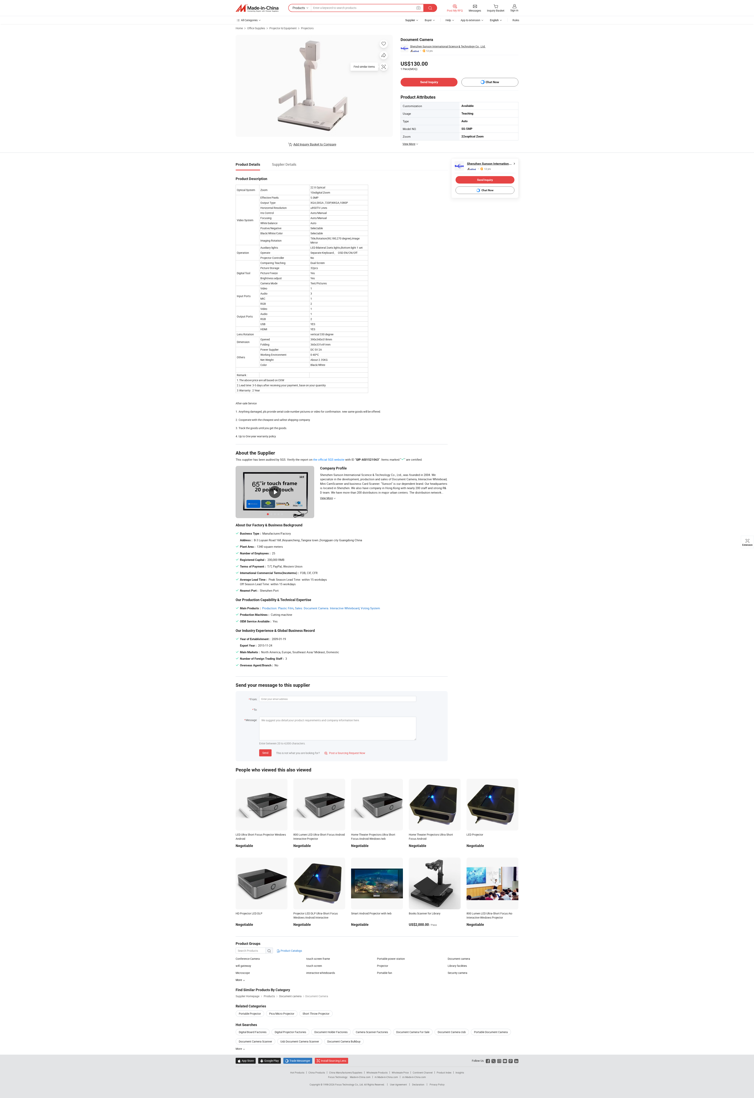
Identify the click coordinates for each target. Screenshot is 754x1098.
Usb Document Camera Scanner (299, 1041)
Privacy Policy (437, 1084)
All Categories (249, 20)
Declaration (418, 1084)
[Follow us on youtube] (505, 1061)
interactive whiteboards (320, 973)
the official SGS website (328, 459)
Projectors (307, 28)
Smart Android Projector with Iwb (371, 913)
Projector (382, 966)
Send (265, 753)
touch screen (314, 966)
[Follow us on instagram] (499, 1061)
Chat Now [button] (492, 82)
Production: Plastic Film (278, 608)
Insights (460, 1072)
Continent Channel (423, 1072)
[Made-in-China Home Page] (257, 8)
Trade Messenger (297, 1061)
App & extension (470, 20)
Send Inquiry (429, 82)
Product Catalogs (291, 950)
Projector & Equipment (283, 28)
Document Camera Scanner (255, 1041)
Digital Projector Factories (290, 1032)
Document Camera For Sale (412, 1032)
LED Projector (475, 834)
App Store (246, 1061)
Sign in (514, 10)
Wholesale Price (400, 1072)
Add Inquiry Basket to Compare (314, 144)
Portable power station (391, 959)
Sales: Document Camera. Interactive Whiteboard (327, 608)
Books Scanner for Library (424, 913)
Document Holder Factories (331, 1032)
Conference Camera (248, 959)
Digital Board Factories (252, 1032)
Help (448, 20)
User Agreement (398, 1084)
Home (239, 28)
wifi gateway (243, 966)
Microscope (243, 973)
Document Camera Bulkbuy (344, 1041)
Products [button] (299, 8)
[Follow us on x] (493, 1061)
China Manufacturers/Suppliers (345, 1072)
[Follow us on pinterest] (511, 1061)
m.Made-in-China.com (386, 1077)
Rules (515, 20)
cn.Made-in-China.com (414, 1077)
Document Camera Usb (452, 1032)
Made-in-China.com (360, 1077)
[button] (418, 7)
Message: (251, 720)
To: (255, 709)
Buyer (428, 20)
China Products (316, 1072)
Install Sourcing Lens (333, 1061)
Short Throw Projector (316, 1013)
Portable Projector (250, 1013)
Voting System (370, 608)
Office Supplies (256, 28)
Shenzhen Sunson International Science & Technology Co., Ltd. (448, 46)
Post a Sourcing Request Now (344, 753)
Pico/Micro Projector (281, 1013)
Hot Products (297, 1072)
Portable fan (384, 973)
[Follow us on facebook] (488, 1061)
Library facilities (457, 966)
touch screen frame (318, 959)
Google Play (269, 1061)
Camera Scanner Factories (372, 1032)
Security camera (457, 973)
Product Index (444, 1072)
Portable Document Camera (491, 1032)
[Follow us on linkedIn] (516, 1061)
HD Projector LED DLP (249, 913)
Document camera (459, 959)
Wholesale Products (377, 1072)
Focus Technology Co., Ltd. (349, 1084)
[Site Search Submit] (430, 8)
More (239, 1049)
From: (253, 699)
